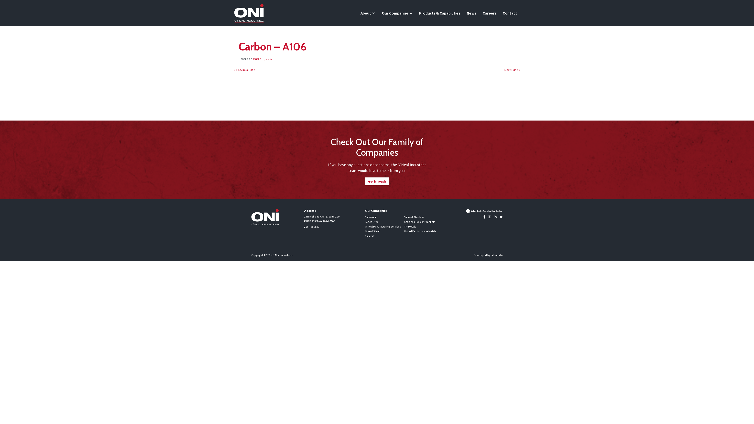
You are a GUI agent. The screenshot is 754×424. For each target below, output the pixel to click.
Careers (489, 13)
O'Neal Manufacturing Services (383, 226)
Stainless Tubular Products (419, 222)
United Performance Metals (420, 231)
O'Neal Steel (372, 231)
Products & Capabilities (439, 13)
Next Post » (512, 70)
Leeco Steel (372, 222)
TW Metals (410, 226)
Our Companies (395, 13)
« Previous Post (244, 70)
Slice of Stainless (414, 217)
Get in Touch (377, 181)
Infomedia (497, 255)
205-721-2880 (311, 226)
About (366, 13)
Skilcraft (369, 236)
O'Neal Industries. (283, 255)
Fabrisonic (371, 217)
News (471, 13)
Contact (510, 13)
